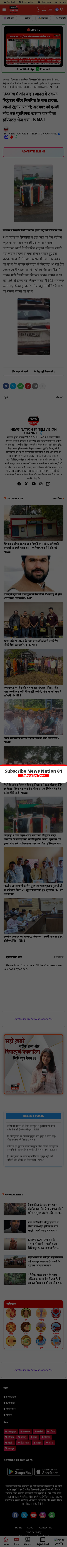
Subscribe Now (33, 775)
